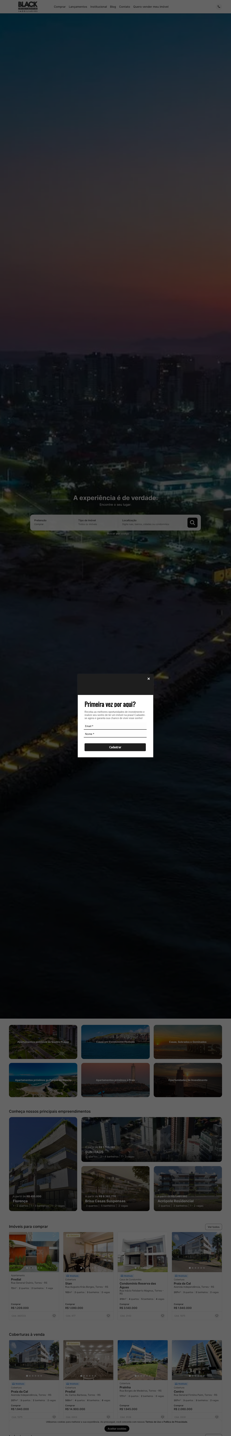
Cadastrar (115, 747)
